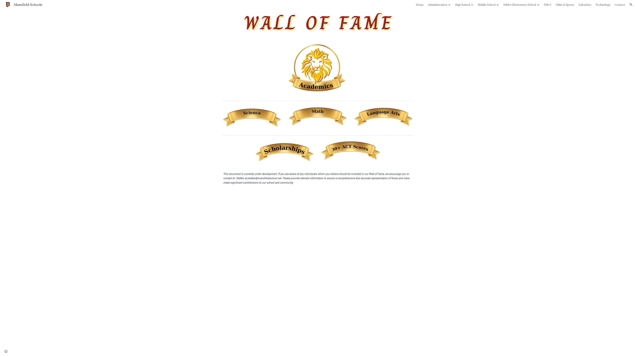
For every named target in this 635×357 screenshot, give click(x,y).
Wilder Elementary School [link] (519, 4)
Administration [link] (437, 4)
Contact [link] (620, 4)
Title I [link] (547, 4)
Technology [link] (603, 4)
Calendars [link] (584, 4)
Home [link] (420, 4)
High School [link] (462, 4)
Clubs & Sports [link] (565, 4)
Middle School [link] (486, 4)
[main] (317, 178)
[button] (631, 5)
